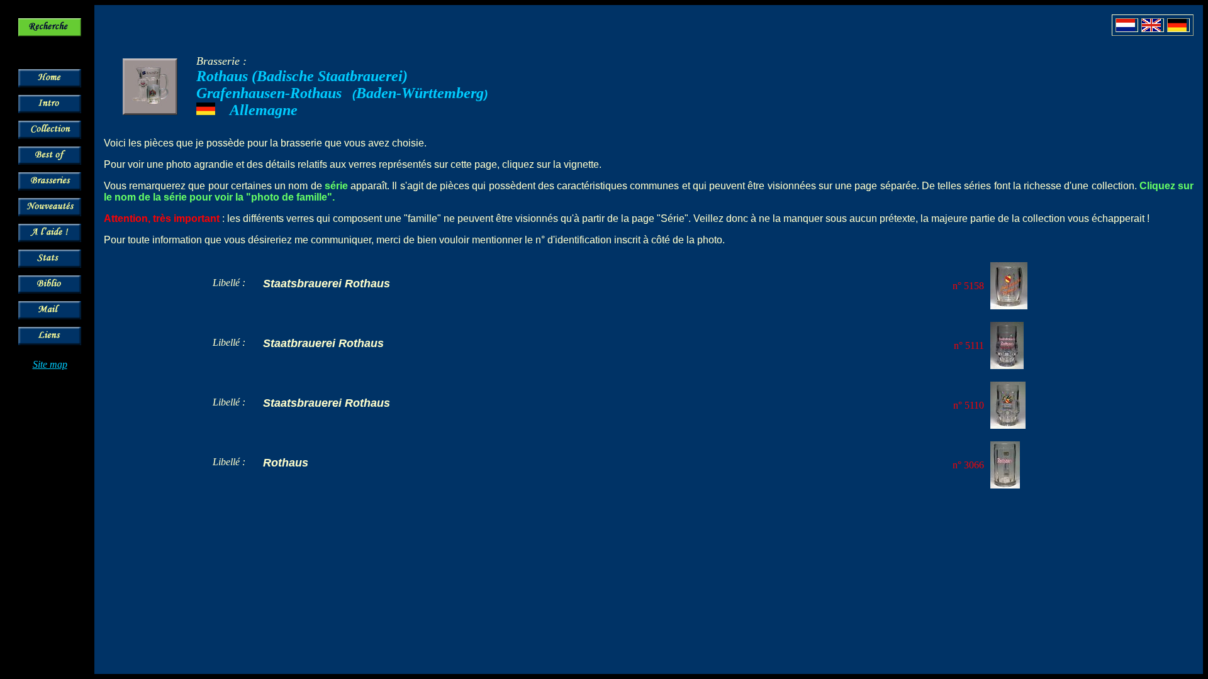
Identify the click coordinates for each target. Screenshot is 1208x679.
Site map (50, 364)
